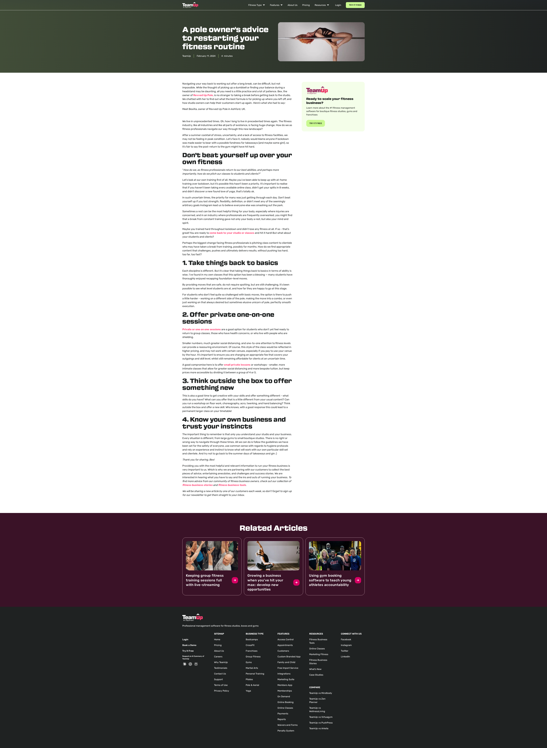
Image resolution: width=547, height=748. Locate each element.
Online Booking (285, 702)
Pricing (306, 5)
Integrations (283, 673)
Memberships (284, 690)
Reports (281, 719)
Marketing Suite (285, 679)
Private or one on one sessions (201, 329)
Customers (283, 651)
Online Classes (285, 708)
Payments (282, 713)
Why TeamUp (221, 662)
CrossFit (250, 645)
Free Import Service (287, 668)
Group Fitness (253, 656)
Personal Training (255, 673)
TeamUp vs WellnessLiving (317, 710)
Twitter (344, 651)
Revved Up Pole (203, 95)
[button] (257, 5)
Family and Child (286, 662)
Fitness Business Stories (318, 662)
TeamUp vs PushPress (321, 722)
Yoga (248, 690)
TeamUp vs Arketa (318, 728)
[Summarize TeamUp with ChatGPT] (190, 664)
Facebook (346, 639)
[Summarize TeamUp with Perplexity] (196, 664)
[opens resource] (211, 566)
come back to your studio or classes (232, 232)
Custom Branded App (289, 656)
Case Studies (316, 674)
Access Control (285, 639)
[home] (190, 5)
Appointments (285, 645)
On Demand (283, 696)
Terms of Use (221, 685)
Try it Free (355, 5)
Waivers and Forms (287, 725)
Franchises (251, 651)
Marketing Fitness (318, 654)
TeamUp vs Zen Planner (317, 700)
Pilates (249, 679)
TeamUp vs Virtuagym (320, 717)
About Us (292, 5)
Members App (284, 685)
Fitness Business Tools (318, 641)
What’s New (315, 669)
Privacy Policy (221, 690)
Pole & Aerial (252, 685)
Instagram (346, 645)
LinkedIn (345, 656)
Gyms (249, 662)
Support (218, 679)
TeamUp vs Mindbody (320, 693)
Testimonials (220, 668)
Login (338, 5)
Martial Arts (252, 668)
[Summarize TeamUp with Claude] (184, 664)
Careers (218, 656)
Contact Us (220, 673)
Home (217, 639)
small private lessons (237, 364)
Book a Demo (189, 645)
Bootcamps (252, 639)
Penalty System (285, 730)
